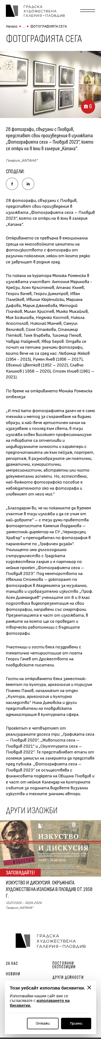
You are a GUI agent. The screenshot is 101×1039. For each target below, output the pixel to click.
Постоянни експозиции (64, 965)
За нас (12, 963)
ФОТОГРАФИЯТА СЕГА (48, 26)
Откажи (43, 1023)
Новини (13, 974)
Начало (11, 26)
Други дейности (68, 977)
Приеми (76, 1023)
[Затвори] (89, 987)
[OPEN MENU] (87, 10)
